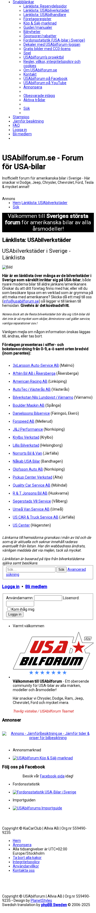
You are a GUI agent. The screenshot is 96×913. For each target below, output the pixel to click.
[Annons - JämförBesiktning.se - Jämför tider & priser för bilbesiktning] (48, 738)
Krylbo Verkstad (26, 437)
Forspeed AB (23, 421)
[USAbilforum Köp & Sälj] (53, 758)
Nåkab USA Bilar (26, 461)
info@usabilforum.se (21, 301)
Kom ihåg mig (22, 609)
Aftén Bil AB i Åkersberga (34, 373)
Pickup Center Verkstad (32, 477)
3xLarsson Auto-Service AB (36, 365)
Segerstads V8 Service (32, 501)
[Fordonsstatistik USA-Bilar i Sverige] (53, 792)
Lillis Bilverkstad (26, 445)
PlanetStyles (41, 900)
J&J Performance (28, 429)
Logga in (10, 586)
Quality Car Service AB (31, 485)
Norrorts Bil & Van (27, 453)
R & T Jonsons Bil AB (30, 493)
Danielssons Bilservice (31, 413)
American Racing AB (30, 381)
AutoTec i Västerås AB (32, 389)
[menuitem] (45, 6)
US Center (21, 525)
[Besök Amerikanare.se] (53, 808)
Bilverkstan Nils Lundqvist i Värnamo (43, 397)
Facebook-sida (52, 776)
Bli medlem (36, 586)
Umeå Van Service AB (31, 509)
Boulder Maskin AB (29, 405)
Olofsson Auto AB (28, 469)
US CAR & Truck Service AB (35, 517)
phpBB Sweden (54, 905)
